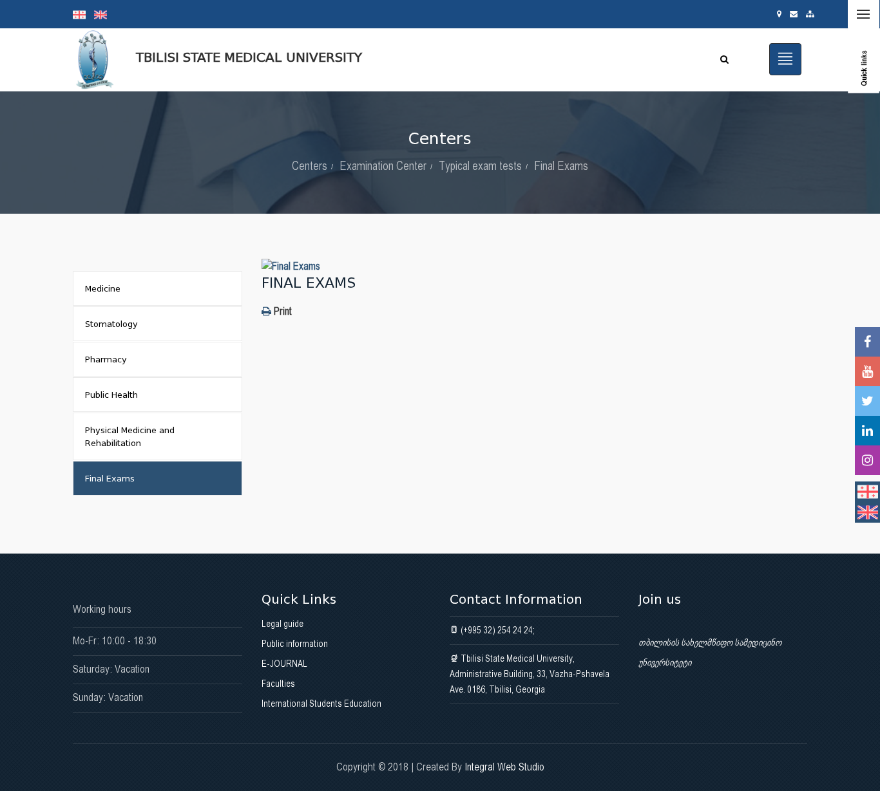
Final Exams (561, 166)
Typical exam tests (480, 166)
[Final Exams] (535, 266)
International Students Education (321, 703)
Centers (309, 166)
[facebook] (867, 342)
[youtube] (867, 371)
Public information (295, 644)
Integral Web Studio (504, 767)
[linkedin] (867, 430)
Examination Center (383, 166)
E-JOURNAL (284, 663)
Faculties (278, 683)
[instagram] (867, 460)
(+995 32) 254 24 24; (497, 630)
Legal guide (282, 624)
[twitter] (867, 401)
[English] (103, 14)
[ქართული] (83, 14)
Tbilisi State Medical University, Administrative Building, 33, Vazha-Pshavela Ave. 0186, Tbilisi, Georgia (529, 674)
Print (281, 311)
